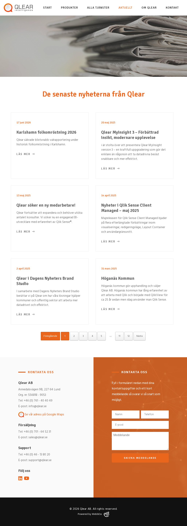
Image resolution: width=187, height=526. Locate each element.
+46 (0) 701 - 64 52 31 (37, 431)
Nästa (139, 336)
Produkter (69, 8)
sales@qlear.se (37, 437)
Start (47, 8)
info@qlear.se (37, 406)
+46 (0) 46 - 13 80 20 (37, 454)
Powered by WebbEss (90, 514)
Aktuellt (125, 8)
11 (119, 336)
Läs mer (23, 154)
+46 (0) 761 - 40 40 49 (38, 400)
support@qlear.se (39, 460)
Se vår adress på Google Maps (44, 414)
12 (128, 336)
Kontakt (172, 8)
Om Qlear (149, 8)
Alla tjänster (98, 8)
